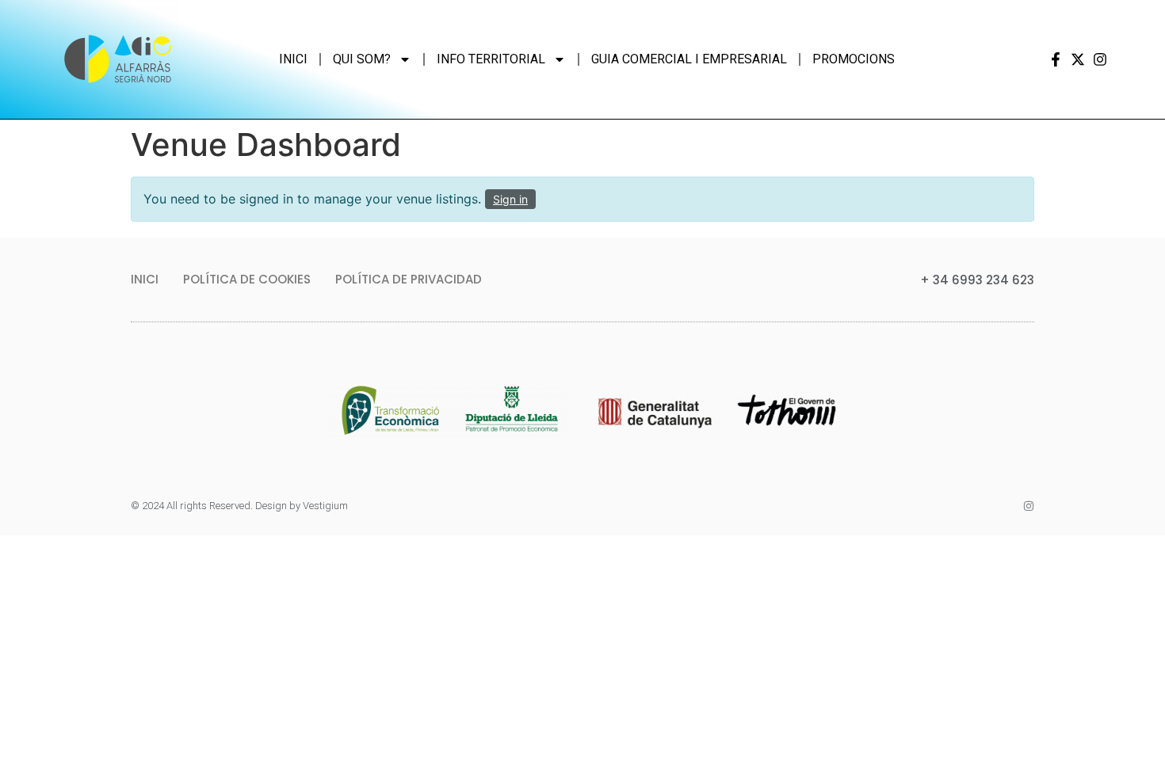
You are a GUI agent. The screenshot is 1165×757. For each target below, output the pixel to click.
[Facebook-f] (1055, 59)
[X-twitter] (1078, 59)
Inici (293, 59)
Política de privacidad (408, 279)
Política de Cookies (247, 279)
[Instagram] (1100, 59)
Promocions (853, 59)
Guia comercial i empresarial (689, 59)
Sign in (510, 199)
